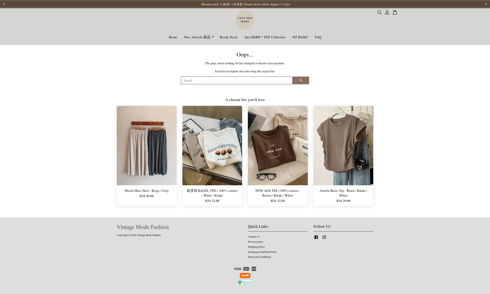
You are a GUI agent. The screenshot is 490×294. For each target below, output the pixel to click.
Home (173, 37)
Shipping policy (256, 246)
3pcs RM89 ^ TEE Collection (264, 37)
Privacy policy (255, 241)
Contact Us (254, 236)
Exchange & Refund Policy (262, 252)
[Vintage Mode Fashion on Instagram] (324, 239)
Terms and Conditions (259, 257)
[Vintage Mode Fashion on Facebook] (316, 239)
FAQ (318, 37)
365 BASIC (300, 37)
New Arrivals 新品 (197, 37)
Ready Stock (229, 37)
